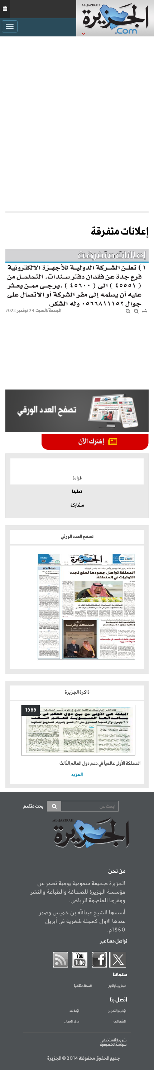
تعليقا (77, 492)
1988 (30, 710)
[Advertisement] (77, 124)
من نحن (116, 871)
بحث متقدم (33, 806)
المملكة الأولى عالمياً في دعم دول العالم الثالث (99, 763)
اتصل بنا (118, 1000)
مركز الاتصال (71, 1021)
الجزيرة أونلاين (117, 986)
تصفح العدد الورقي (77, 536)
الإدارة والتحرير (117, 1011)
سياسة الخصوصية (113, 1044)
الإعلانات (74, 1011)
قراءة (77, 478)
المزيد (77, 775)
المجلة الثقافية (83, 986)
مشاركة (77, 505)
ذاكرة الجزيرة (77, 692)
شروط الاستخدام (114, 1040)
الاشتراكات (120, 1021)
